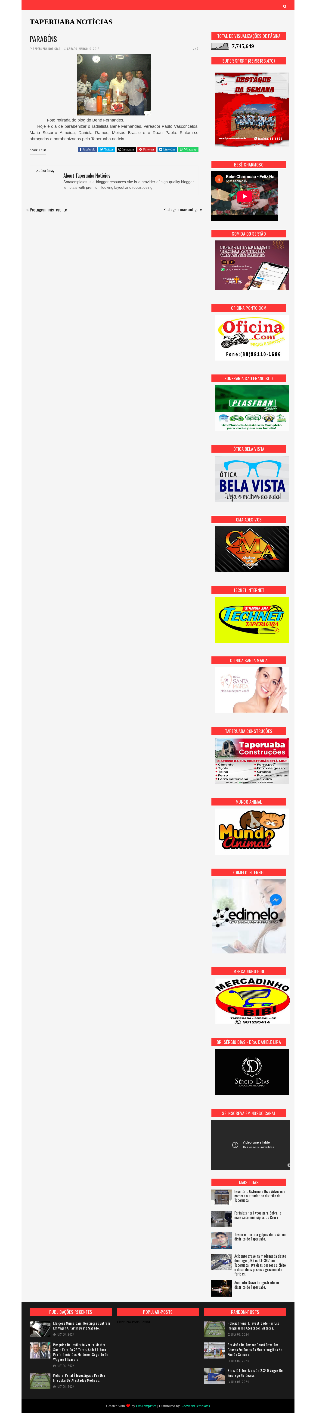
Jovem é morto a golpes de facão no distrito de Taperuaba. (259, 1237)
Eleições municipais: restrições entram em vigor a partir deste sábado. (81, 1325)
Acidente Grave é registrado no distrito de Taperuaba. (256, 1285)
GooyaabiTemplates (195, 1406)
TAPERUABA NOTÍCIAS (71, 22)
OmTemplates (146, 1406)
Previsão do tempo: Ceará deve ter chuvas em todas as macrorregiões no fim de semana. (255, 1349)
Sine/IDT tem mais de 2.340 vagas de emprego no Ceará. (255, 1373)
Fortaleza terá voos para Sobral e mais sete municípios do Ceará (257, 1215)
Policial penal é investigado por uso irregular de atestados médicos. (79, 1378)
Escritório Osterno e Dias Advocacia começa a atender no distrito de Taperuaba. (259, 1196)
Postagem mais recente (48, 210)
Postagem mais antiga (181, 209)
